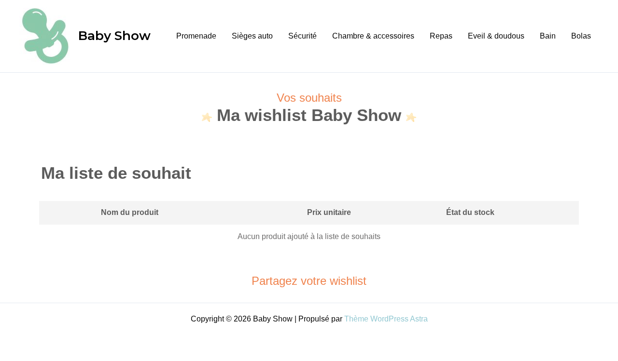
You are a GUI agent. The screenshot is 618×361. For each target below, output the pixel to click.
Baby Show (114, 35)
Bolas (581, 36)
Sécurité (302, 36)
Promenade (196, 36)
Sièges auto (252, 36)
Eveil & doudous (496, 36)
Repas (441, 36)
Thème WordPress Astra (386, 319)
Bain (548, 36)
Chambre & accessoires (373, 36)
